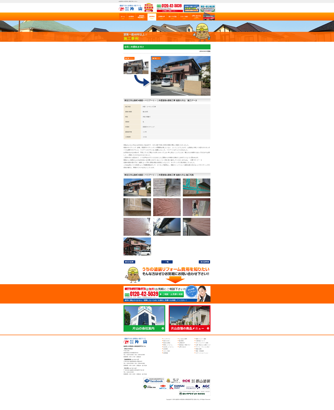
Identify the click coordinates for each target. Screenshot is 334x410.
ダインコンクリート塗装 (202, 342)
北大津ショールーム (168, 347)
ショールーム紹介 (209, 18)
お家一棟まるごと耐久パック (203, 345)
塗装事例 (151, 17)
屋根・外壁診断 (200, 351)
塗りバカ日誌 (172, 17)
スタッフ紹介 (184, 17)
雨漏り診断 (198, 349)
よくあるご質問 (183, 338)
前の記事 (204, 262)
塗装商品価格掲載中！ (142, 17)
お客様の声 (161, 17)
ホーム (123, 17)
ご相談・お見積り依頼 (172, 294)
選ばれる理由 (166, 342)
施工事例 (181, 340)
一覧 (167, 262)
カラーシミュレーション (202, 353)
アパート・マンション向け (202, 347)
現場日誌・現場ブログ (184, 345)
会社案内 (131, 17)
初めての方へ (166, 340)
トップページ (166, 338)
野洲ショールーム (167, 345)
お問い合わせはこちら (196, 17)
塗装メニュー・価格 (201, 338)
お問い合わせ (182, 347)
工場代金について (200, 340)
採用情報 (165, 353)
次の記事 (130, 262)
